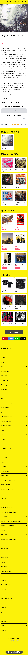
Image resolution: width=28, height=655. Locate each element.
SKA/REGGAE (4, 534)
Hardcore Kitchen (6, 575)
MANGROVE (4, 444)
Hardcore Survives (6, 553)
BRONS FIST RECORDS (7, 416)
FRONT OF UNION (6, 503)
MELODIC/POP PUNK (6, 507)
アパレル (3, 362)
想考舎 (2, 412)
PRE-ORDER (4, 375)
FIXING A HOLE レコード (7, 607)
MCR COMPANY (5, 407)
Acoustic (3, 594)
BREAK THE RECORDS (7, 389)
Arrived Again (5, 385)
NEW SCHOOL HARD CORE (8, 539)
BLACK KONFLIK (5, 494)
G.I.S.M (3, 612)
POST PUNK (4, 457)
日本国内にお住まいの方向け (14, 115)
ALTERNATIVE (5, 471)
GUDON (3, 439)
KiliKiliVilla (4, 566)
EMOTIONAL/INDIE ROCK (8, 525)
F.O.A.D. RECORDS (6, 421)
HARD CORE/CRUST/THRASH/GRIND (11, 453)
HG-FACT (3, 562)
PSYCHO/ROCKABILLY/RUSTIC (9, 512)
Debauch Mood (5, 584)
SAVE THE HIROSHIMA (7, 425)
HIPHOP (3, 530)
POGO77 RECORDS (6, 571)
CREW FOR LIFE (5, 484)
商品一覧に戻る (14, 332)
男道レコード (4, 589)
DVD (2, 430)
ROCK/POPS (4, 475)
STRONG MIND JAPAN (7, 489)
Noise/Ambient (5, 548)
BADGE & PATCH (5, 621)
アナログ (3, 357)
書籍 (2, 366)
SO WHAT (4, 630)
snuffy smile (4, 557)
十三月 (2, 398)
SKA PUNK (4, 516)
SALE (2, 616)
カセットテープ (4, 434)
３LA (2, 394)
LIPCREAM (4, 603)
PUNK (2, 462)
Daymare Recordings (7, 403)
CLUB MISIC (4, 544)
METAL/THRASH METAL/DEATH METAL (11, 521)
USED (2, 625)
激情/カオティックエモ (6, 598)
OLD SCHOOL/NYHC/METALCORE (10, 480)
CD (2, 353)
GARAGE (3, 498)
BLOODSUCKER (5, 371)
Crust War (3, 580)
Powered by (12, 640)
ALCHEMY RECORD (6, 448)
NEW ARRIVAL (5, 380)
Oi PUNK (3, 466)
